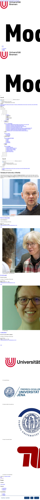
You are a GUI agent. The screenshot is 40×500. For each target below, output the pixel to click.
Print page (2, 478)
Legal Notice (4, 488)
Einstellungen (27, 497)
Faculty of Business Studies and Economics (7, 104)
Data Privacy (3, 497)
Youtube (3, 493)
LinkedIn (3, 495)
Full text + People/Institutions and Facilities (8, 102)
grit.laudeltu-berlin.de (7, 282)
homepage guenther (7, 476)
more (1, 284)
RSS (1, 477)
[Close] (4, 137)
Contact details (2, 484)
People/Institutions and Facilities (6, 101)
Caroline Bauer (3, 332)
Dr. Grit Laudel (3, 275)
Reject (32, 497)
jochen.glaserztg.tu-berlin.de (8, 225)
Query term (2, 99)
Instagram (3, 494)
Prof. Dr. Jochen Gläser (5, 217)
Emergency (4, 489)
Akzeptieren (37, 497)
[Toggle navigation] (0, 95)
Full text (2, 100)
